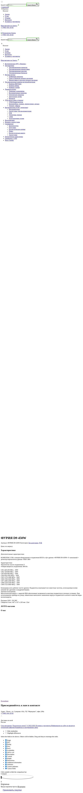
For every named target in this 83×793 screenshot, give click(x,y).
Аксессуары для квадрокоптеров (20, 111)
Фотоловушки (10, 120)
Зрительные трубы (15, 96)
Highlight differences (14, 733)
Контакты (8, 20)
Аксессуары (13, 135)
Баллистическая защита (17, 133)
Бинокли (12, 98)
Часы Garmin (9, 140)
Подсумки (12, 127)
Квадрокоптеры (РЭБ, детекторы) (16, 107)
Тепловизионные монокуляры (19, 69)
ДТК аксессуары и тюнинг (14, 100)
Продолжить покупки (12, 790)
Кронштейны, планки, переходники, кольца (24, 104)
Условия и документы (12, 21)
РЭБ (10, 113)
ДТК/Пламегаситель (16, 102)
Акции (7, 14)
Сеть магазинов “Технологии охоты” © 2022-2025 (18, 726)
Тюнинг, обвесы (14, 106)
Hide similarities (12, 731)
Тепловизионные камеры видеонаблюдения (20, 82)
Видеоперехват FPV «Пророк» (15, 64)
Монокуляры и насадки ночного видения (23, 80)
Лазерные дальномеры (16, 91)
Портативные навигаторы (14, 137)
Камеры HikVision (15, 84)
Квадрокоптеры (14, 109)
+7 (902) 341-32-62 (7, 27)
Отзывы (7, 18)
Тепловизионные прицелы (18, 67)
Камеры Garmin (14, 87)
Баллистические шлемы (17, 129)
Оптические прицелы (16, 95)
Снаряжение (9, 124)
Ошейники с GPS (11, 138)
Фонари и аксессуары (12, 122)
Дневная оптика (10, 89)
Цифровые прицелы (16, 76)
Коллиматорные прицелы (18, 93)
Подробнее (4, 701)
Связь (11, 116)
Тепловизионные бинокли (18, 73)
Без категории (33, 543)
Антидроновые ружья (16, 118)
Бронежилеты (13, 126)
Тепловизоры (9, 65)
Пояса (11, 131)
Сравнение (5, 7)
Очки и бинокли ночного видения (21, 78)
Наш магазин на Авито (9, 26)
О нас (7, 16)
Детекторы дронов (15, 115)
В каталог (21, 787)
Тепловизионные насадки (18, 71)
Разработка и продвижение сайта (26, 727)
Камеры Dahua (14, 86)
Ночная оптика (10, 75)
